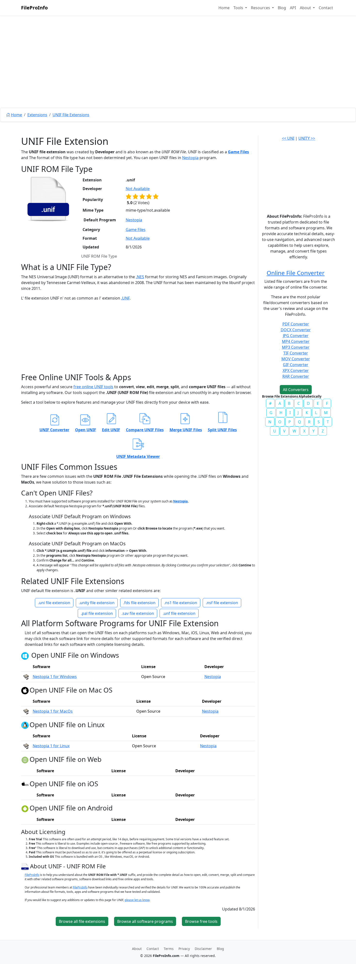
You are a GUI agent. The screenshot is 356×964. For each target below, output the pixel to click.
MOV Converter (295, 359)
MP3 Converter (296, 347)
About (137, 948)
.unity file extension (97, 602)
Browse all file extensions (82, 921)
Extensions (37, 114)
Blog (282, 7)
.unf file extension (179, 613)
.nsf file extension (222, 602)
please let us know (137, 900)
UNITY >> (306, 138)
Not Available (138, 188)
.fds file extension (139, 602)
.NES (140, 276)
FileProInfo (34, 7)
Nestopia (190, 157)
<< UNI (288, 138)
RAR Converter (295, 376)
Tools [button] (238, 7)
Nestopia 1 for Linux (51, 745)
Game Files (238, 151)
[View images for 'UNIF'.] (25, 866)
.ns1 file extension (180, 602)
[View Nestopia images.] (26, 676)
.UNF (125, 298)
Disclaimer (203, 948)
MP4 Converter (296, 341)
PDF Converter (295, 324)
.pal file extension (97, 613)
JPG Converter (296, 335)
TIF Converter (295, 353)
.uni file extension (54, 602)
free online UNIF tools (93, 386)
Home (224, 7)
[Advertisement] (178, 73)
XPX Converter (296, 370)
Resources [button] (261, 7)
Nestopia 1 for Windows (55, 676)
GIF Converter (295, 364)
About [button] (306, 7)
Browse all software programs (145, 921)
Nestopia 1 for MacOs (53, 711)
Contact (326, 7)
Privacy (184, 948)
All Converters (296, 389)
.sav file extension (138, 613)
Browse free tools (201, 921)
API (293, 7)
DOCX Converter (296, 329)
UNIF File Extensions (71, 114)
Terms (169, 948)
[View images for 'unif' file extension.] (48, 199)
